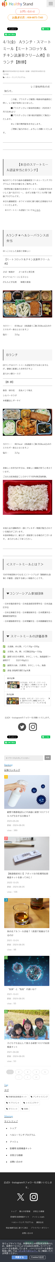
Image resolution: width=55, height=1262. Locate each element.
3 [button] (27, 1072)
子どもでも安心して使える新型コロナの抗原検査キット (28, 1045)
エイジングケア (32, 1103)
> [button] (27, 1077)
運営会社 (40, 1222)
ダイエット (13, 1109)
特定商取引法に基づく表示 (17, 1228)
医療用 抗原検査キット (21, 1148)
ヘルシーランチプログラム (15, 77)
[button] (51, 3)
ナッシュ (14, 1142)
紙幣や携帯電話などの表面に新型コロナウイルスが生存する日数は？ (28, 814)
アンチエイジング (40, 1097)
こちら (37, 210)
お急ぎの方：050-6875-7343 (27, 17)
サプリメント (13, 1103)
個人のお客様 (24, 1211)
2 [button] (18, 1072)
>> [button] (36, 1077)
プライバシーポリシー (40, 1228)
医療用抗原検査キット (17, 1097)
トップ (13, 1128)
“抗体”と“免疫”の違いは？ (22, 989)
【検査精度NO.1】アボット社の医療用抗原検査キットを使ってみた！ (27, 875)
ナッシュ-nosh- (38, 1217)
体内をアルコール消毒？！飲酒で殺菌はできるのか (28, 933)
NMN (26, 1109)
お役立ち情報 (16, 1155)
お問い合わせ (27, 11)
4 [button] (36, 1072)
